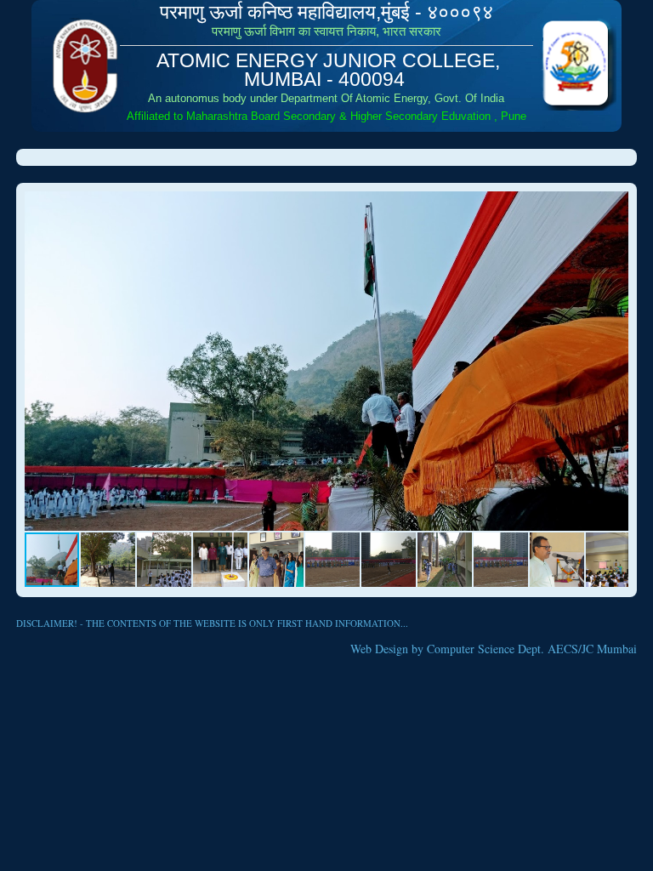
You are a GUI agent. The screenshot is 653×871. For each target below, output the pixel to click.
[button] (613, 206)
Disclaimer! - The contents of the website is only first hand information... (212, 623)
